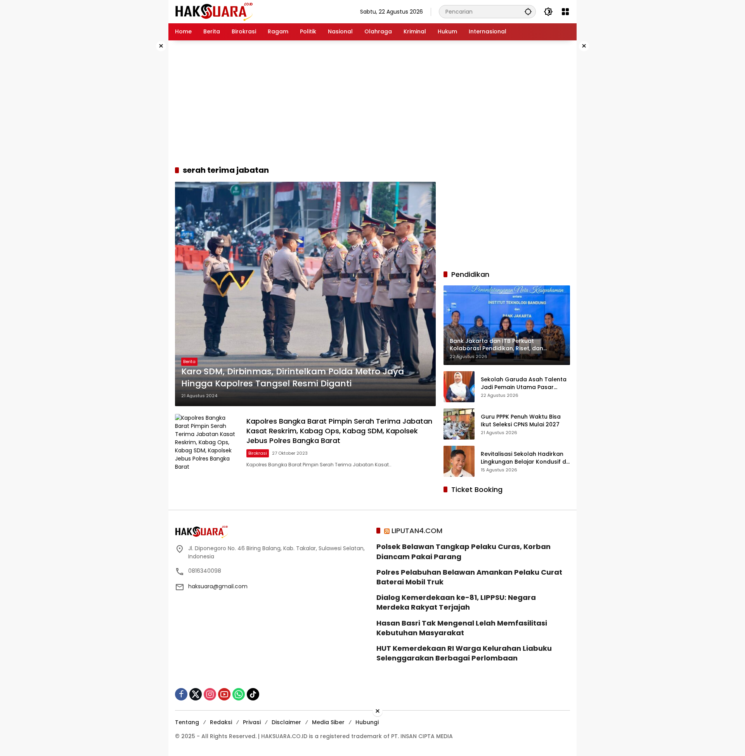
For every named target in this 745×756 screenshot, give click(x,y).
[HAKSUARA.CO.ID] (214, 11)
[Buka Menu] (565, 11)
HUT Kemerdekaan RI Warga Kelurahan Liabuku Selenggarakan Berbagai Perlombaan (464, 653)
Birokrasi (257, 453)
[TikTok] (253, 694)
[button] (528, 11)
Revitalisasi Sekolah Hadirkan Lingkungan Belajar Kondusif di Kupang (524, 458)
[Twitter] (195, 694)
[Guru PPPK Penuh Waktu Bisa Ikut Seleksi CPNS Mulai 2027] (459, 424)
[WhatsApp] (238, 694)
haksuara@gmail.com (218, 586)
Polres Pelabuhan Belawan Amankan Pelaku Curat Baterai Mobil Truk (469, 577)
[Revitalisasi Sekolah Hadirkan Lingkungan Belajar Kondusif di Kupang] (459, 461)
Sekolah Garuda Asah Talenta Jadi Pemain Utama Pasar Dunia (524, 383)
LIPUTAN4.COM (417, 530)
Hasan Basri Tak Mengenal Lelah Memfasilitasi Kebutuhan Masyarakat (461, 628)
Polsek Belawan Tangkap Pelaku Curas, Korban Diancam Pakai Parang (463, 551)
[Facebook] (181, 694)
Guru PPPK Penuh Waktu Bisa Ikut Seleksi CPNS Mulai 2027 (521, 420)
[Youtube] (224, 694)
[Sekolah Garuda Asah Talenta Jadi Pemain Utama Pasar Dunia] (459, 386)
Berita (189, 361)
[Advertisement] (143, 156)
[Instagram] (210, 694)
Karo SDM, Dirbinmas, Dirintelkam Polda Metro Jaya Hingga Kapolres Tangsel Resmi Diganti (292, 377)
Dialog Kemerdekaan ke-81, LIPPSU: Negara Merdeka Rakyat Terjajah (456, 602)
